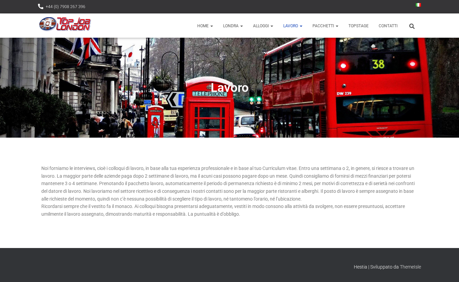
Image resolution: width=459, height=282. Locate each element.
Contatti (388, 26)
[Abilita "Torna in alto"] (445, 268)
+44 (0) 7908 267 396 (65, 6)
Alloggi (261, 26)
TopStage (358, 26)
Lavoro (291, 26)
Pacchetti (323, 26)
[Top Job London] (65, 25)
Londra (231, 26)
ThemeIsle (410, 267)
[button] (211, 26)
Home (203, 26)
